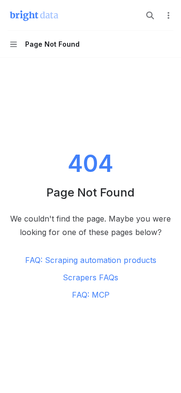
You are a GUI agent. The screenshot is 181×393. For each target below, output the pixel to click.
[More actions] (168, 15)
